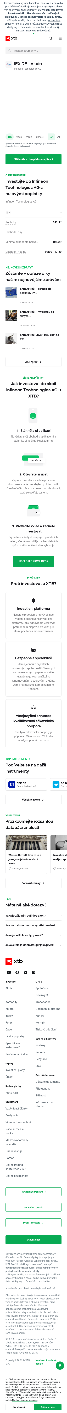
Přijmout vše (48, 1407)
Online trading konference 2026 (15, 1167)
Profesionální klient (17, 1054)
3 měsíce (41, 136)
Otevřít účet (33, 1239)
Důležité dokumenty (48, 1081)
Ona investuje (13, 1151)
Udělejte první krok (33, 561)
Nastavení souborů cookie (46, 1362)
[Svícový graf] (58, 136)
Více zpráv (31, 362)
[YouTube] (8, 972)
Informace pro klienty (44, 1104)
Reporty (40, 1052)
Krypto (9, 1009)
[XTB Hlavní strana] (10, 38)
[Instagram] (33, 972)
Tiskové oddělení (46, 1029)
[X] (25, 972)
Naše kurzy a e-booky (14, 1131)
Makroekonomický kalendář (16, 1142)
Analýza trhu (13, 1115)
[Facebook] (17, 972)
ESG (38, 1066)
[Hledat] (50, 38)
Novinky (41, 1045)
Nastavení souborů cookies (24, 1400)
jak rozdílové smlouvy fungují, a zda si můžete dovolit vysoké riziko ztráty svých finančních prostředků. (33, 24)
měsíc (29, 136)
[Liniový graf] (51, 136)
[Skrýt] (33, 34)
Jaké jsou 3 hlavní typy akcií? (24, 935)
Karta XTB (11, 1092)
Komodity (11, 1002)
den (10, 136)
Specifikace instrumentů (12, 1045)
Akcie (8, 988)
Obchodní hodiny (15, 251)
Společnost (42, 988)
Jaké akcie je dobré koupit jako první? (29, 944)
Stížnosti (41, 1095)
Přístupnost (43, 1088)
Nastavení (19, 1407)
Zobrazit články (31, 883)
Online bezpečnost (16, 1176)
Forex (8, 1022)
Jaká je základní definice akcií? (25, 915)
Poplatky (10, 222)
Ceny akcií (42, 1059)
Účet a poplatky (15, 1036)
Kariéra (40, 1015)
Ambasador (43, 1002)
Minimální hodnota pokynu (21, 242)
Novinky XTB (44, 995)
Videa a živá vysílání (18, 1122)
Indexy (9, 1015)
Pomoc (9, 1158)
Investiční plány (15, 1070)
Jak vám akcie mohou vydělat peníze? (30, 925)
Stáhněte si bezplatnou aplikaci (33, 159)
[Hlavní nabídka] (60, 38)
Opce (8, 1029)
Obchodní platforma (48, 1009)
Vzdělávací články (16, 1108)
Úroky (9, 1077)
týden (19, 136)
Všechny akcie (31, 799)
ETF (7, 995)
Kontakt (40, 1022)
